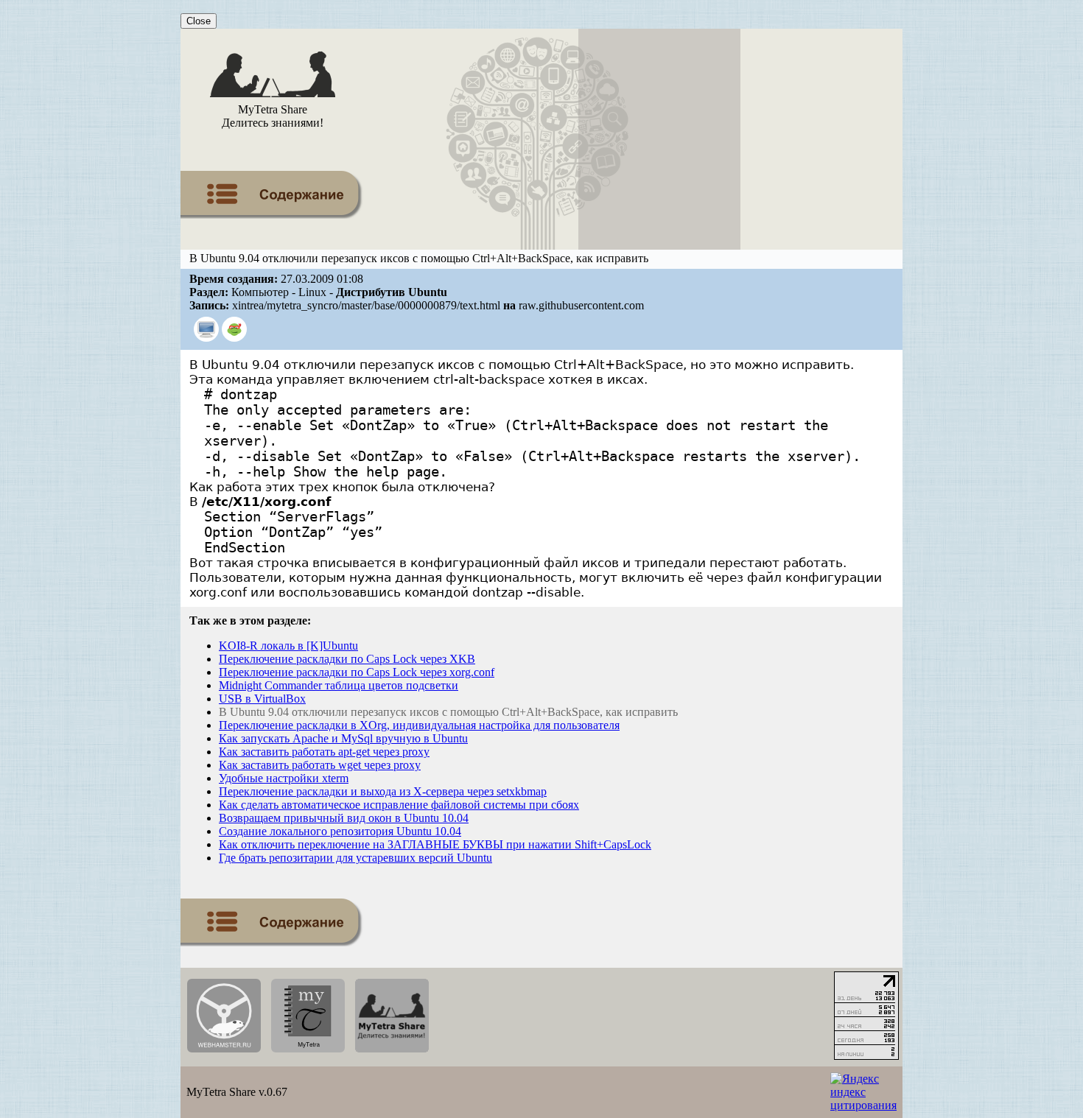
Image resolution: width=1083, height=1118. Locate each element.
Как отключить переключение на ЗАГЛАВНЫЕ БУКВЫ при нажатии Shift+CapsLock (435, 844)
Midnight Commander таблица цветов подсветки (338, 685)
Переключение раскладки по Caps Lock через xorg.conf (356, 672)
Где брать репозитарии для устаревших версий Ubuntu (355, 857)
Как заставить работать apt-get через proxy (324, 751)
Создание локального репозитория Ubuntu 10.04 (340, 831)
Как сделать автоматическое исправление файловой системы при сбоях (399, 804)
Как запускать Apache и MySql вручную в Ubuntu (343, 738)
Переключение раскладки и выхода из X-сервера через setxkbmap (383, 791)
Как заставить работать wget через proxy (320, 765)
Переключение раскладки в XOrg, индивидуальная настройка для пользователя (419, 725)
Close (198, 21)
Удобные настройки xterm (283, 778)
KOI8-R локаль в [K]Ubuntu (288, 645)
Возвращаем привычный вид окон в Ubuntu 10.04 (344, 818)
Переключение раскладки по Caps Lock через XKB (347, 659)
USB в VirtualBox (262, 698)
